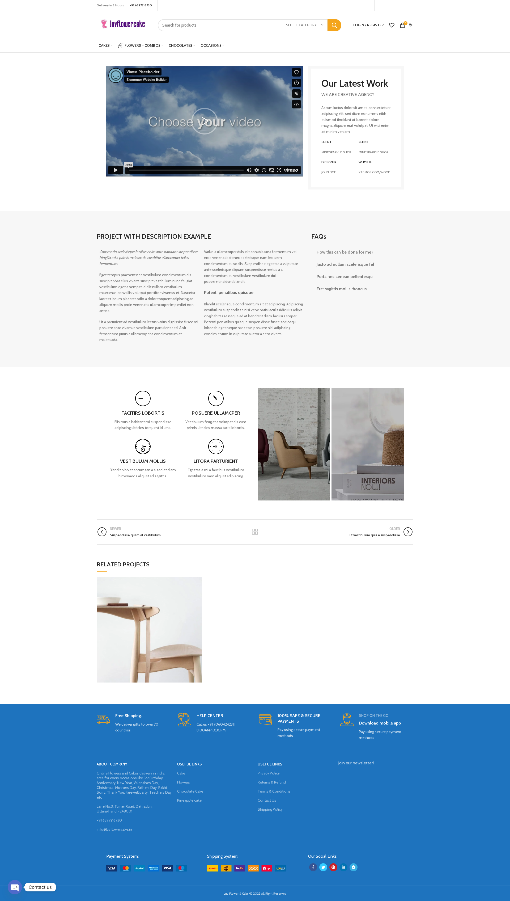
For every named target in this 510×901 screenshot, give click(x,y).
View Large (198, 581)
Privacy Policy (269, 773)
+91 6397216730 (109, 820)
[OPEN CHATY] (15, 887)
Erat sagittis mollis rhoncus (342, 288)
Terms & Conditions (274, 791)
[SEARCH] (334, 25)
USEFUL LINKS (189, 764)
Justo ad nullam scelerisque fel (345, 264)
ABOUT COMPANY (112, 764)
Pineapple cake (189, 800)
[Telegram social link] (354, 867)
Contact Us (267, 800)
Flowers (183, 782)
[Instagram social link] (393, 5)
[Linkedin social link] (343, 867)
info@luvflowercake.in (114, 829)
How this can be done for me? (345, 252)
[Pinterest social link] (406, 5)
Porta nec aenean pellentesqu (345, 276)
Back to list (255, 532)
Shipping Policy (270, 809)
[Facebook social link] (380, 5)
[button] (204, 121)
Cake (181, 773)
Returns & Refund (272, 782)
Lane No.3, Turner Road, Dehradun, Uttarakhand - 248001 (124, 809)
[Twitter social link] (386, 5)
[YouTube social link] (399, 5)
